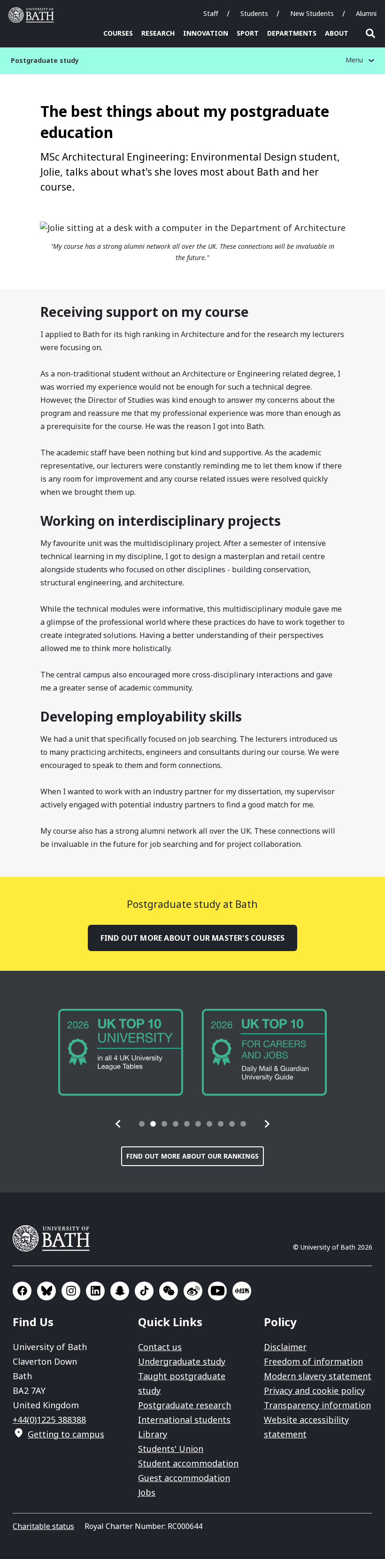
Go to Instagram (71, 1291)
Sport (248, 33)
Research (158, 33)
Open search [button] (370, 33)
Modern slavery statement (317, 1376)
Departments (291, 33)
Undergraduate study (181, 1361)
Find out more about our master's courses (192, 938)
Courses (118, 33)
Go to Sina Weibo (193, 1291)
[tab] (142, 1124)
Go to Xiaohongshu (241, 1291)
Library (152, 1434)
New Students (312, 13)
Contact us (160, 1346)
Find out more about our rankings (192, 1156)
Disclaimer (285, 1346)
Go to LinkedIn (95, 1291)
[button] (118, 1123)
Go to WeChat (168, 1291)
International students (184, 1419)
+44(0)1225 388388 (49, 1419)
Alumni (366, 13)
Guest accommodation (184, 1477)
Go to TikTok (144, 1291)
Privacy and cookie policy (314, 1390)
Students (254, 13)
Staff (210, 13)
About (336, 33)
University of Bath (33, 15)
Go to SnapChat (119, 1291)
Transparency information (317, 1405)
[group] (120, 1052)
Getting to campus (66, 1434)
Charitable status (43, 1526)
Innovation (205, 33)
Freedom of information (313, 1361)
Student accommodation (188, 1463)
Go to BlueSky (46, 1291)
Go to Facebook (22, 1291)
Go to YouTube (217, 1291)
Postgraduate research (184, 1405)
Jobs (146, 1492)
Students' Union (170, 1448)
